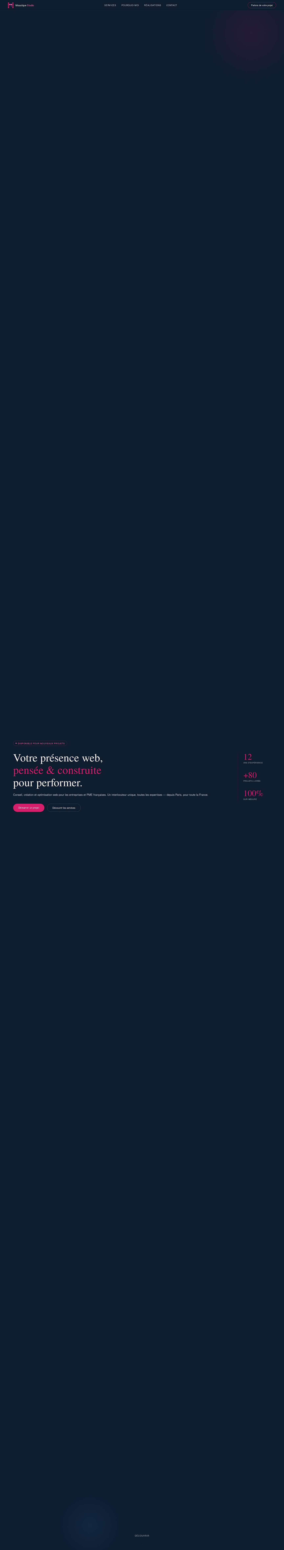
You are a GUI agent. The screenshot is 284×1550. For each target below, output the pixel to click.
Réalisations (152, 5)
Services (110, 5)
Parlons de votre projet (262, 5)
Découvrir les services (63, 807)
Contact (171, 5)
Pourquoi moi (130, 5)
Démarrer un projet (28, 807)
